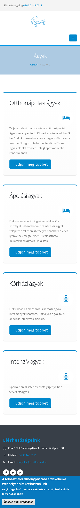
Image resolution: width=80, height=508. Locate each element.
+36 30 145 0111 (32, 5)
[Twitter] (13, 472)
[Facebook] (6, 472)
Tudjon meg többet (30, 164)
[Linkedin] (20, 472)
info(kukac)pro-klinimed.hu (31, 462)
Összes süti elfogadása (18, 501)
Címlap (34, 64)
